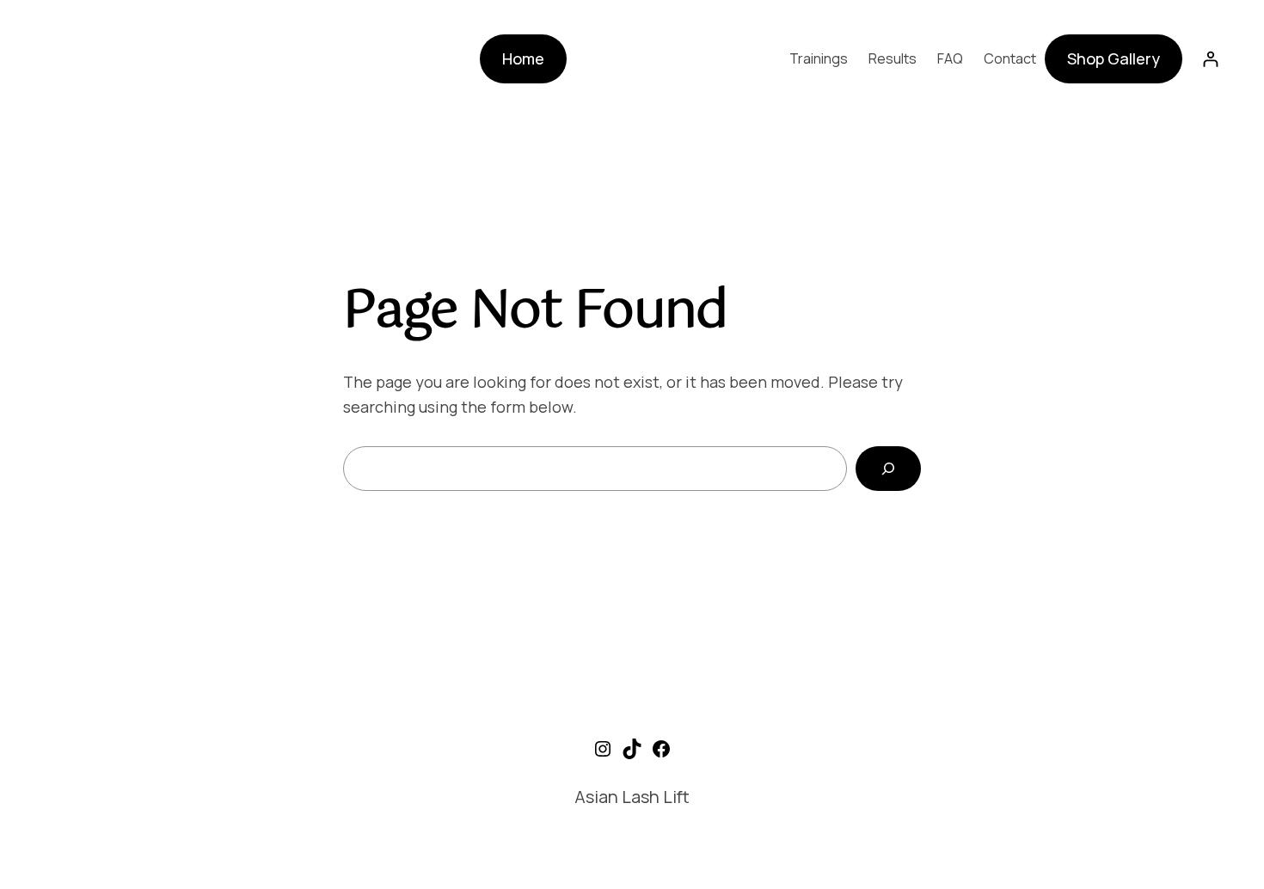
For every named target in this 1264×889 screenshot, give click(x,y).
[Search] (888, 468)
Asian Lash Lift (632, 796)
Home (523, 58)
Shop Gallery (1113, 58)
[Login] (1210, 59)
